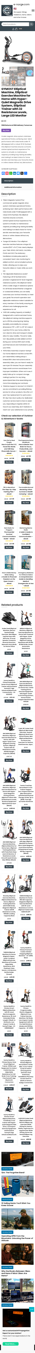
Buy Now (6, 130)
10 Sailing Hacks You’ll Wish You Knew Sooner (15, 1204)
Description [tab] (8, 181)
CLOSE (31, 1309)
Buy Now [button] (9, 462)
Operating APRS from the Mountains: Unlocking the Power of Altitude (17, 1238)
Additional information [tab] (13, 187)
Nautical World (7, 1199)
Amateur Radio (7, 1169)
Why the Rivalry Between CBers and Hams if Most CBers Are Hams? (15, 1273)
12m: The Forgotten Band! (13, 1172)
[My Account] (13, 29)
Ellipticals (13, 169)
